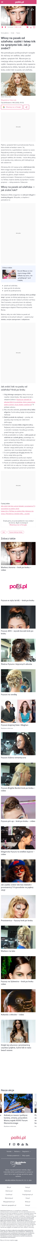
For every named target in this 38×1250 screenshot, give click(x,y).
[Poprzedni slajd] (1, 1103)
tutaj (16, 1240)
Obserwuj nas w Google (13, 107)
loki (4, 532)
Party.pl (27, 1187)
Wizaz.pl (27, 1202)
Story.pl (27, 1205)
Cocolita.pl (9, 1194)
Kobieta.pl (27, 1191)
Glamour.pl (8, 1191)
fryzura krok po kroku (15, 532)
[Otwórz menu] (2, 2)
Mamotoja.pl (9, 1198)
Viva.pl (28, 1198)
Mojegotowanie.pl (9, 1202)
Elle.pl (9, 1187)
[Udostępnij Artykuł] (26, 107)
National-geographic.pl (9, 1205)
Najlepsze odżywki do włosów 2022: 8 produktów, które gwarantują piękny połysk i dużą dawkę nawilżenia (19, 402)
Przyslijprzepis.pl (27, 1194)
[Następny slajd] (34, 1103)
